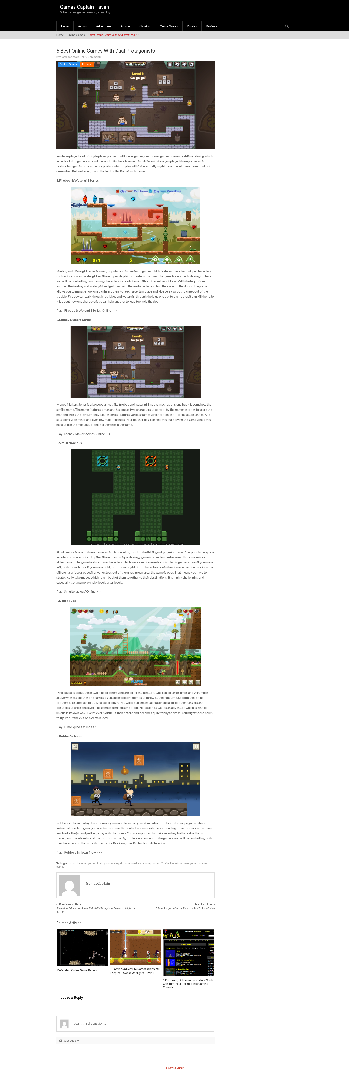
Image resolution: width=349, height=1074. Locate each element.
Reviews (211, 26)
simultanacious (173, 863)
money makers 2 (153, 863)
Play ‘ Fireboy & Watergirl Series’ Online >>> (86, 310)
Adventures (103, 26)
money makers (132, 863)
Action (82, 26)
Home (65, 26)
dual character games (82, 863)
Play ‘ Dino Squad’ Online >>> (76, 727)
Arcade (125, 26)
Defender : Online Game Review (77, 970)
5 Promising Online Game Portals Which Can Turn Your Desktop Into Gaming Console (188, 984)
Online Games (169, 26)
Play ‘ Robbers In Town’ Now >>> (79, 852)
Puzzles (192, 26)
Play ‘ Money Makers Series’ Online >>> (83, 434)
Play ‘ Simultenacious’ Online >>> (78, 591)
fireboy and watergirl (109, 863)
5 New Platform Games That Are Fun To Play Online (185, 908)
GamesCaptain (69, 57)
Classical (144, 26)
